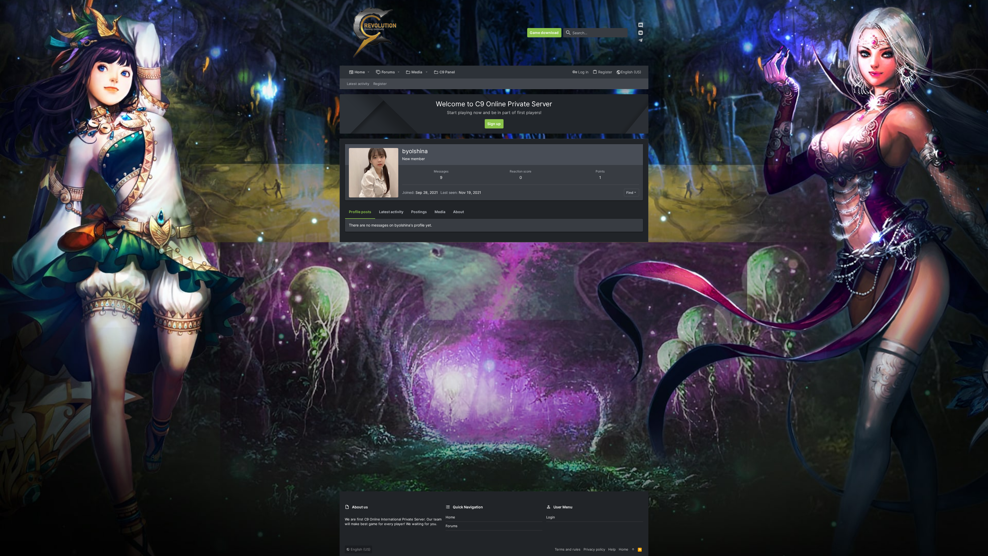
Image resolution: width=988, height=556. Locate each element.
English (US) (631, 72)
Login (550, 517)
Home (450, 517)
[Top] (633, 549)
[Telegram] (640, 40)
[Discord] (640, 25)
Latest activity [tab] (391, 212)
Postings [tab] (419, 212)
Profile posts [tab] (360, 212)
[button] (368, 72)
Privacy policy (594, 549)
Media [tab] (440, 212)
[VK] (640, 33)
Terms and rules (567, 549)
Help (612, 549)
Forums (451, 526)
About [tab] (458, 212)
